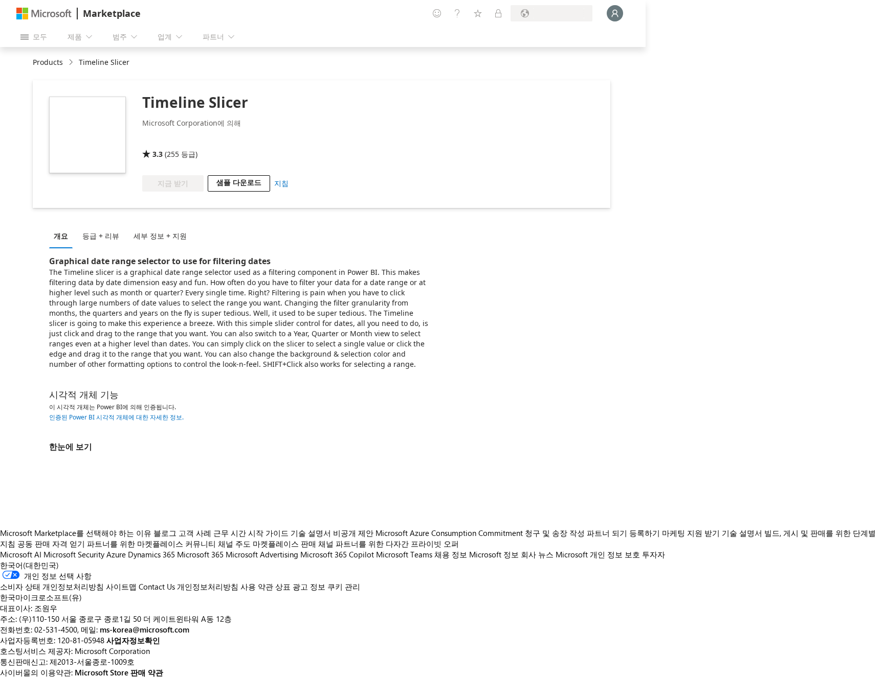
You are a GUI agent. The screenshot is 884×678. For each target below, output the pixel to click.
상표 (283, 586)
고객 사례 (195, 533)
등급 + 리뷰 (100, 236)
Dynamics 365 (151, 554)
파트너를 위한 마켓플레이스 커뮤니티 (151, 544)
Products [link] (48, 62)
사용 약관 (256, 586)
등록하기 (644, 533)
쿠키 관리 (343, 586)
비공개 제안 (353, 533)
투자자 (653, 554)
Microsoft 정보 (494, 554)
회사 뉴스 (537, 554)
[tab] (63, 235)
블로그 (164, 533)
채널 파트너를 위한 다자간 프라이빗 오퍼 (388, 544)
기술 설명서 (311, 533)
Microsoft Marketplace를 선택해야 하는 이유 (75, 533)
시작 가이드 (268, 533)
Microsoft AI (20, 554)
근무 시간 (229, 533)
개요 (61, 236)
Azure (116, 554)
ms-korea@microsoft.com (144, 629)
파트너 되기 (607, 533)
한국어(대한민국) (29, 565)
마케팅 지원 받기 (691, 533)
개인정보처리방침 (207, 586)
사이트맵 (121, 586)
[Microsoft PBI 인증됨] (172, 139)
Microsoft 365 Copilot (337, 554)
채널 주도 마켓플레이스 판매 (267, 544)
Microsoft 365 (200, 554)
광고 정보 (309, 586)
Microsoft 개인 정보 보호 (598, 554)
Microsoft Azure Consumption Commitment (450, 533)
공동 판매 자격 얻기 (51, 544)
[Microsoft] (44, 13)
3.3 (157, 154)
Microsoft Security (73, 554)
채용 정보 (450, 554)
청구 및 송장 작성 (555, 533)
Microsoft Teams (404, 554)
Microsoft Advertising (262, 554)
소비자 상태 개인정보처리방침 (52, 586)
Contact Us (157, 586)
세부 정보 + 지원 (160, 236)
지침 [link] (281, 183)
